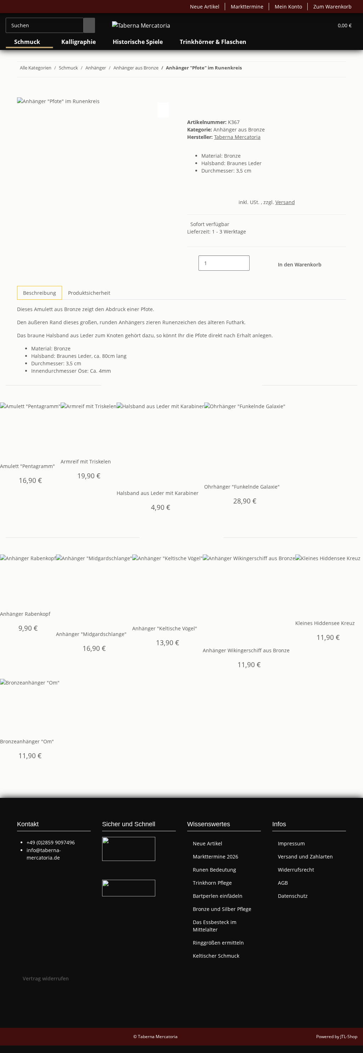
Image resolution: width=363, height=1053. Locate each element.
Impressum (291, 843)
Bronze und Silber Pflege (222, 909)
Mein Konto (288, 6)
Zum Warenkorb (332, 6)
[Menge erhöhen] (255, 263)
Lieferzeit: (216, 231)
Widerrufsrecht (296, 869)
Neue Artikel (204, 6)
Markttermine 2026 (215, 856)
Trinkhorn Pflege (212, 882)
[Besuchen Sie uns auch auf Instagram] (22, 1013)
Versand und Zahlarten (305, 856)
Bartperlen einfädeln (217, 895)
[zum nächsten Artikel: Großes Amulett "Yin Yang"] (247, 69)
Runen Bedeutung (214, 869)
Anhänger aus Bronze (239, 129)
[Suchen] (89, 25)
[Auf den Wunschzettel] (163, 110)
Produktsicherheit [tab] (89, 292)
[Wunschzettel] (325, 25)
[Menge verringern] (193, 263)
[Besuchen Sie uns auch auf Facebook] (22, 996)
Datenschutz (293, 895)
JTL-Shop (348, 1037)
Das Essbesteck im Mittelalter (214, 926)
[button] (313, 25)
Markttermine (247, 6)
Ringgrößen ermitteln (218, 942)
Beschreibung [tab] (39, 292)
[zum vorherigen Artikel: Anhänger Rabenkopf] (260, 69)
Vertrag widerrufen (46, 978)
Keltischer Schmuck (216, 955)
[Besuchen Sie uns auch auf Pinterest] (22, 1004)
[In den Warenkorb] (22, 93)
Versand (285, 202)
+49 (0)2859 (51, 842)
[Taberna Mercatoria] (141, 25)
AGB (283, 882)
